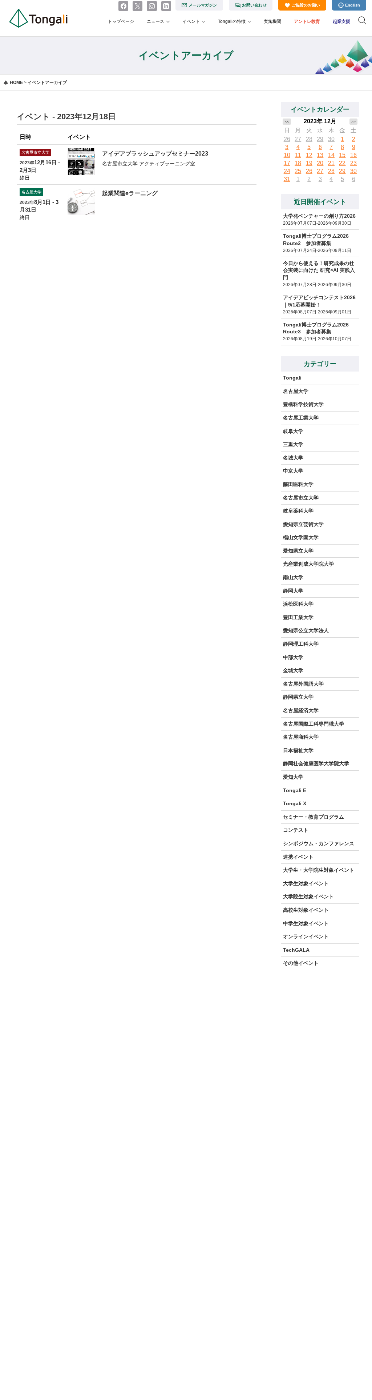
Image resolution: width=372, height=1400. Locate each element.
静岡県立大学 (298, 697)
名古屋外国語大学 (303, 684)
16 (353, 155)
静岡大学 (293, 591)
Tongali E (294, 790)
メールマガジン (203, 5)
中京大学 (293, 471)
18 (298, 163)
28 (309, 139)
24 (287, 171)
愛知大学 (293, 777)
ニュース (155, 21)
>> (353, 122)
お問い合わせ (254, 5)
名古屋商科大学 (301, 737)
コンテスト (295, 830)
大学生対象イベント (306, 883)
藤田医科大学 (298, 484)
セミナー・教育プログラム (313, 817)
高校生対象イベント (306, 910)
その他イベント (301, 963)
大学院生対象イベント (308, 896)
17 (287, 163)
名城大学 (293, 458)
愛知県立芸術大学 (303, 524)
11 (298, 155)
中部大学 (293, 657)
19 (309, 163)
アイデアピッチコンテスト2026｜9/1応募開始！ (319, 301)
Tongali (292, 378)
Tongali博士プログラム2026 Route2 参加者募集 (316, 239)
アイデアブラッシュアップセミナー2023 (155, 154)
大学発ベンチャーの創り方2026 (319, 216)
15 (342, 155)
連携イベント (298, 857)
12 (309, 155)
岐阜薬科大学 (298, 511)
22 (342, 163)
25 (298, 171)
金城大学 (293, 670)
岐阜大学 (293, 431)
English (352, 5)
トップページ (121, 21)
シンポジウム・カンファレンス (318, 843)
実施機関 (272, 21)
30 (331, 139)
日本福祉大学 (298, 750)
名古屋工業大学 (301, 418)
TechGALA (296, 950)
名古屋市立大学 (301, 498)
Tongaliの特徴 (232, 21)
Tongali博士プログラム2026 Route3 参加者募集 (316, 328)
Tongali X (294, 803)
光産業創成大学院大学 (308, 564)
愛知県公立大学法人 (306, 630)
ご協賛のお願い (306, 5)
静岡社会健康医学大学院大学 (316, 763)
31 (287, 179)
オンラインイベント (306, 936)
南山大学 (293, 577)
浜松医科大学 (298, 604)
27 (298, 139)
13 (320, 155)
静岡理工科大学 (301, 644)
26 (287, 139)
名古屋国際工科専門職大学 (313, 724)
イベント (191, 21)
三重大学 (293, 444)
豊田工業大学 (298, 617)
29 (320, 139)
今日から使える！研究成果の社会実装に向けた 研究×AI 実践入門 (319, 270)
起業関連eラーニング (130, 193)
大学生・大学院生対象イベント (318, 870)
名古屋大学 (295, 391)
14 (331, 155)
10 (287, 155)
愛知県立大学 (298, 551)
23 (353, 163)
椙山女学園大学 (301, 537)
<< (287, 122)
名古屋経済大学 (301, 710)
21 (331, 163)
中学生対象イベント (306, 923)
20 (320, 163)
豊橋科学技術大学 (303, 404)
